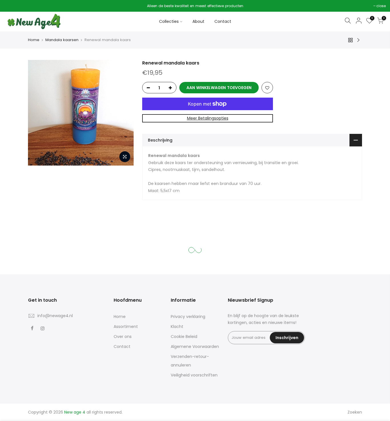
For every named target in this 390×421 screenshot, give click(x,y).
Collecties (169, 21)
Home (33, 40)
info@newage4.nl (55, 316)
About (198, 21)
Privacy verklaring (188, 316)
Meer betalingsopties (207, 118)
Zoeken (354, 412)
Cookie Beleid (184, 336)
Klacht (177, 326)
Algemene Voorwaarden (195, 346)
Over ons (123, 336)
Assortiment (126, 326)
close (12, 5)
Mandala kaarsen (62, 40)
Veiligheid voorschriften (194, 375)
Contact (222, 21)
